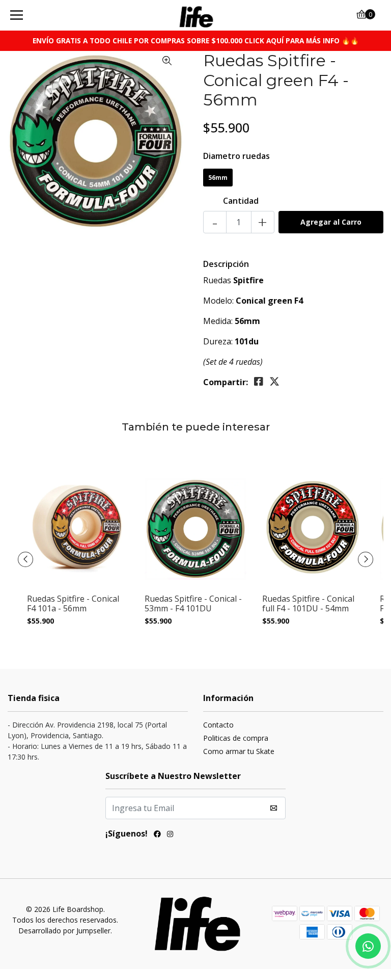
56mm (218, 177)
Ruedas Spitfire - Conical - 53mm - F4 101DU (193, 603)
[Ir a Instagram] (170, 835)
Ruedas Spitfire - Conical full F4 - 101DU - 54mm (308, 603)
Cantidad (241, 200)
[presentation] (25, 559)
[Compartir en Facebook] (258, 381)
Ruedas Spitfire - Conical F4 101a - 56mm (73, 603)
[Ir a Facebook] (157, 835)
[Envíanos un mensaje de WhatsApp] (368, 946)
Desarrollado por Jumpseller (64, 930)
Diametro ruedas (236, 156)
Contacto (218, 725)
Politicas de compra (235, 738)
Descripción (226, 264)
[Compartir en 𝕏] (274, 381)
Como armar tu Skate (238, 751)
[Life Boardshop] (196, 15)
